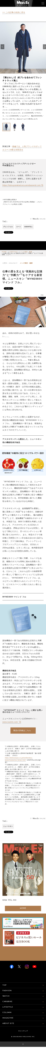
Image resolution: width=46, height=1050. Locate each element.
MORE (23, 908)
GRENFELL (28, 227)
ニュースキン (8, 826)
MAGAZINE (7, 1018)
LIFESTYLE (13, 252)
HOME (4, 252)
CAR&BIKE (7, 1002)
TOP (4, 985)
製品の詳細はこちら (22, 730)
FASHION (7, 991)
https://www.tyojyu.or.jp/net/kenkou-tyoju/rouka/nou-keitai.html (19, 759)
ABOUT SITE (8, 1023)
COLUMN (7, 1012)
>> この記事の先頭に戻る (13, 12)
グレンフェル (8, 227)
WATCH (6, 996)
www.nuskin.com (10, 722)
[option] (23, 71)
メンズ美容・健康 (26, 252)
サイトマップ (23, 1031)
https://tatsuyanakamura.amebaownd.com (21, 185)
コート (18, 227)
